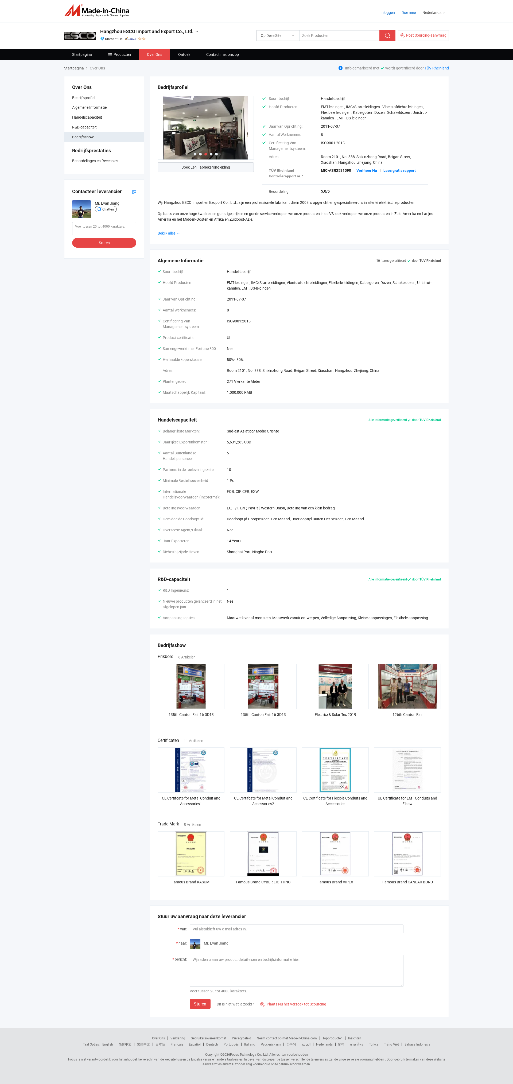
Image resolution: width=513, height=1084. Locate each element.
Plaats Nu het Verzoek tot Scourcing (293, 1004)
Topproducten (332, 1038)
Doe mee (409, 12)
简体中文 (125, 1044)
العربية (306, 1044)
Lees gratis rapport (399, 170)
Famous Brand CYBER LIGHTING (263, 881)
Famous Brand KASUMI (191, 881)
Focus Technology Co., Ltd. (249, 1054)
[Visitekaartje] (134, 191)
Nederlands (324, 1044)
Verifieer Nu (366, 170)
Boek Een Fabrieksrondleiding (205, 167)
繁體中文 (143, 1044)
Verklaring (177, 1038)
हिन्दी (341, 1044)
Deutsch (212, 1044)
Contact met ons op (222, 54)
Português (231, 1044)
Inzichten (354, 1038)
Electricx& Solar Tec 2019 (335, 714)
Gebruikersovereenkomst (208, 1038)
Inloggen (387, 12)
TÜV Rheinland (437, 68)
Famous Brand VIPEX (335, 881)
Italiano (249, 1044)
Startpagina (82, 54)
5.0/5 (325, 191)
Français (177, 1044)
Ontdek (184, 54)
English (107, 1044)
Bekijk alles (167, 233)
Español (195, 1044)
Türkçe (373, 1044)
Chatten (108, 209)
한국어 (291, 1044)
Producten (122, 54)
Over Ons (154, 54)
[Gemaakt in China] (98, 10)
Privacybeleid (241, 1038)
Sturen (104, 242)
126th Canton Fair (407, 714)
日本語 (160, 1044)
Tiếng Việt (391, 1044)
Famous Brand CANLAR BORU (407, 881)
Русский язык (271, 1044)
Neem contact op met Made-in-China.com (287, 1038)
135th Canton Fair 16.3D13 (191, 714)
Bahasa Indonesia (417, 1044)
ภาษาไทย (356, 1044)
